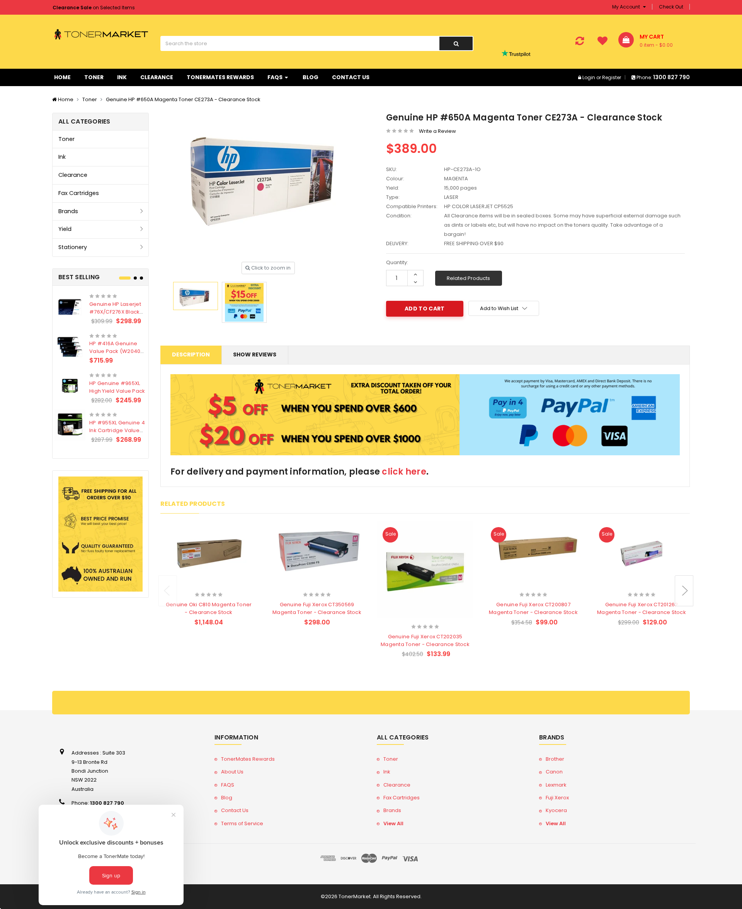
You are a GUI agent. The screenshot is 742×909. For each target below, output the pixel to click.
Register (611, 77)
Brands (68, 211)
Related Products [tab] (192, 503)
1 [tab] (125, 278)
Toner (94, 77)
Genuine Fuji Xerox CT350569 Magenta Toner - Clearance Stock (316, 608)
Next (684, 590)
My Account (626, 6)
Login (588, 77)
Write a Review (437, 131)
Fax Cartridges (78, 193)
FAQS (275, 77)
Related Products (468, 278)
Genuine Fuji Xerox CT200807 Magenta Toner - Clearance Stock (533, 608)
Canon (554, 771)
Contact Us (350, 77)
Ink (122, 77)
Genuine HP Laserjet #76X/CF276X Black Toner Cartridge (115, 311)
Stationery (72, 247)
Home (62, 77)
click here (404, 472)
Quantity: (397, 262)
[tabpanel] (100, 367)
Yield (64, 229)
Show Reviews (254, 354)
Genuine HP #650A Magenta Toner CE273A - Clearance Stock (183, 99)
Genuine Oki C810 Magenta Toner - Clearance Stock (209, 608)
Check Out (671, 6)
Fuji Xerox (557, 797)
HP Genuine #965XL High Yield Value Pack (117, 387)
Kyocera (556, 810)
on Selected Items (94, 7)
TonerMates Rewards (220, 77)
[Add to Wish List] (222, 584)
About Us (232, 771)
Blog (310, 77)
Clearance (156, 77)
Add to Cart (193, 584)
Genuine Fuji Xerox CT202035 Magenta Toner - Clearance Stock (425, 640)
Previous (167, 590)
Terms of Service (242, 823)
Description (191, 354)
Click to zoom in (270, 267)
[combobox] (299, 43)
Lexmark (556, 785)
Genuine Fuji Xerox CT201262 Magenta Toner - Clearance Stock (641, 608)
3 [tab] (141, 278)
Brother (555, 759)
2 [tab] (135, 278)
